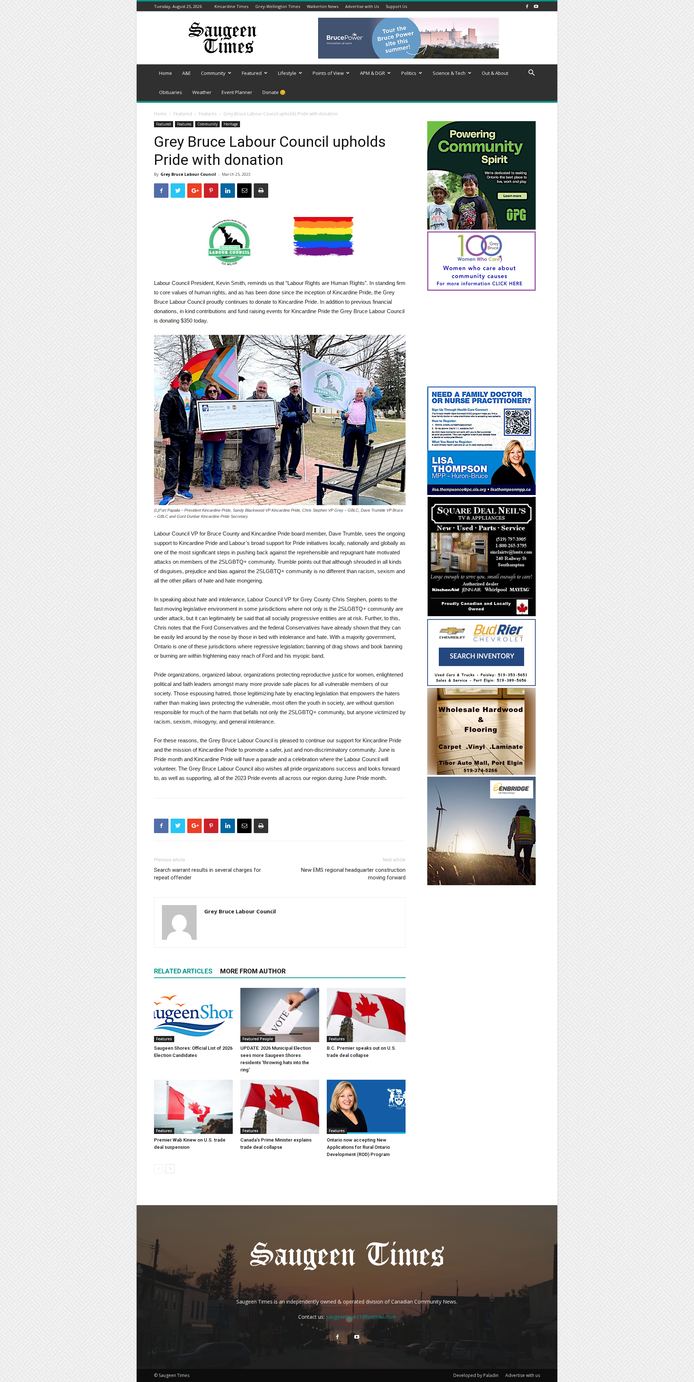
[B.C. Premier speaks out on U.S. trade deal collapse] (366, 1015)
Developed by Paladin (475, 1375)
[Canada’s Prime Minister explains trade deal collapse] (279, 1107)
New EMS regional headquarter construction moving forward (353, 874)
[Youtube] (536, 6)
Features (208, 114)
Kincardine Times (231, 6)
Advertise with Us (362, 6)
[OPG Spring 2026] (481, 227)
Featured (252, 73)
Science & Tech (449, 73)
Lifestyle (287, 73)
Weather (201, 92)
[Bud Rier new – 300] (481, 684)
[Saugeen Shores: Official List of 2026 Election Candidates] (193, 1015)
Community (213, 73)
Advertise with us (522, 1375)
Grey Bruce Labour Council (188, 174)
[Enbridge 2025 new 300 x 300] (481, 883)
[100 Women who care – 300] (481, 288)
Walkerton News (322, 6)
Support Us (396, 6)
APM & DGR (372, 73)
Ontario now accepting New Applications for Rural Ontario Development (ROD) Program (358, 1147)
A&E (186, 73)
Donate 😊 (274, 92)
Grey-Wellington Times (277, 6)
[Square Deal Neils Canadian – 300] (481, 615)
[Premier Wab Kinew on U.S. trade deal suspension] (193, 1107)
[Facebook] (527, 6)
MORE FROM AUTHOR (253, 971)
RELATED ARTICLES (183, 971)
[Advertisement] (481, 339)
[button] (531, 73)
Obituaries (170, 92)
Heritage (231, 124)
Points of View (328, 73)
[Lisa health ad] (481, 493)
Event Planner (237, 92)
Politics (408, 73)
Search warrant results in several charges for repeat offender (207, 874)
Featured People (258, 1038)
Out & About (495, 73)
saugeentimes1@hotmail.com (361, 1316)
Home (165, 73)
